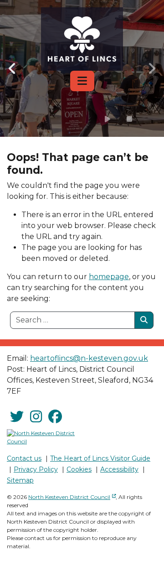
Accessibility (119, 469)
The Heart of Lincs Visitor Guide (100, 458)
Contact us (24, 458)
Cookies (79, 469)
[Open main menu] (82, 81)
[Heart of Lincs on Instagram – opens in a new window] (36, 416)
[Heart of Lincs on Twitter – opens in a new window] (17, 416)
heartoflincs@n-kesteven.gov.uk (89, 358)
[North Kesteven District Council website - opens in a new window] (41, 437)
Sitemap (20, 480)
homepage (109, 276)
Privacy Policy (36, 469)
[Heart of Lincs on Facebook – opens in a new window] (55, 416)
